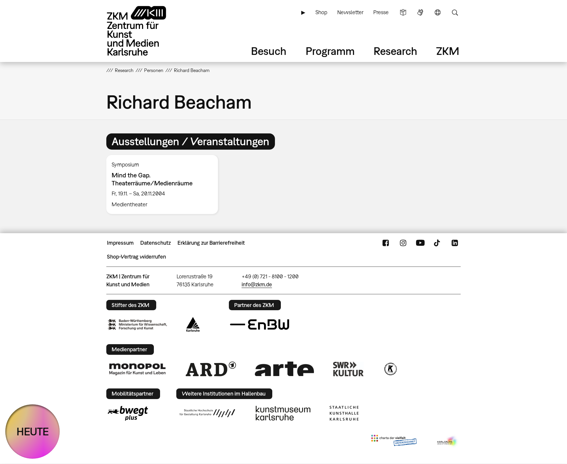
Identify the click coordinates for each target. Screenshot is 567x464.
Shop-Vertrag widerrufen (136, 257)
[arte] (284, 369)
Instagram (403, 243)
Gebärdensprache (420, 12)
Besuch (268, 51)
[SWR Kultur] (348, 369)
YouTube (420, 243)
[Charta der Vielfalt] (394, 441)
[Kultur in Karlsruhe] (390, 369)
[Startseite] (144, 30)
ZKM (447, 51)
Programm (330, 51)
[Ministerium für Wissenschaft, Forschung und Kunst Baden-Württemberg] (137, 324)
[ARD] (211, 369)
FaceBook (386, 243)
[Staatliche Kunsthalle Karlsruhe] (344, 413)
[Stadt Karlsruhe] (193, 324)
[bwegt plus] (128, 413)
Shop (321, 12)
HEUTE (33, 431)
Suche (455, 12)
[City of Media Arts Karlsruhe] (448, 441)
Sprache (438, 12)
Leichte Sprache (403, 12)
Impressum (120, 243)
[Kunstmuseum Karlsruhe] (283, 413)
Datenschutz (155, 243)
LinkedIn (455, 243)
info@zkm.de (257, 284)
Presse (381, 12)
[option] (164, 184)
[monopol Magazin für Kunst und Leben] (137, 369)
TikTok (438, 243)
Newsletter (350, 12)
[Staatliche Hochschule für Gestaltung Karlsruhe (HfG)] (207, 413)
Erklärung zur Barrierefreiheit (211, 243)
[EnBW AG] (259, 324)
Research (395, 51)
